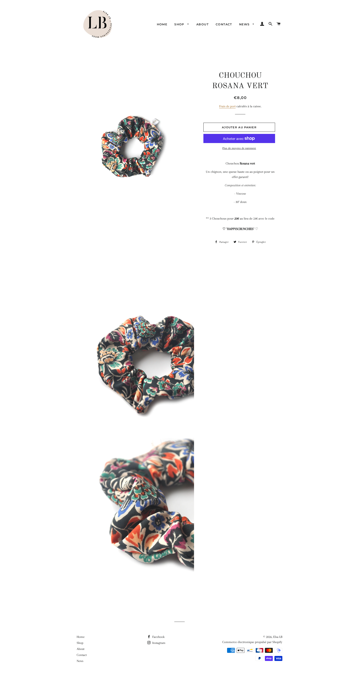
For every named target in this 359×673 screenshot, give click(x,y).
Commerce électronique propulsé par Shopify (252, 642)
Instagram (158, 643)
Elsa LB (277, 637)
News (245, 24)
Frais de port (227, 106)
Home (162, 24)
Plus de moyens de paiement (239, 148)
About (202, 24)
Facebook (158, 637)
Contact (224, 24)
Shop (179, 24)
